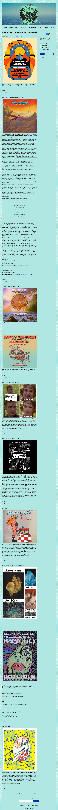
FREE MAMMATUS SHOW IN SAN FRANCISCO (12, 382)
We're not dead (6, 726)
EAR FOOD (4, 508)
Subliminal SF (16, 687)
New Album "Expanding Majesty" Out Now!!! (12, 97)
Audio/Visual (32, 27)
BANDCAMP (20, 555)
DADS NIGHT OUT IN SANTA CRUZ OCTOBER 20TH (13, 565)
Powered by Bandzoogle (29, 808)
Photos (40, 27)
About (16, 27)
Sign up (36, 800)
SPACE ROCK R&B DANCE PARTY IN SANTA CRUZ (12, 333)
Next (35, 793)
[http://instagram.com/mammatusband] (49, 34)
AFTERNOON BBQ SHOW (7, 629)
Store (46, 27)
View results (49, 54)
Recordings (24, 27)
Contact (52, 27)
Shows (11, 27)
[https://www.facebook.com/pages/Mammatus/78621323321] (47, 34)
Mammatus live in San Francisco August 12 (13, 36)
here (3, 87)
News (5, 27)
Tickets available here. (13, 372)
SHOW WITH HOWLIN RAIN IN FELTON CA (11, 286)
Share (6, 92)
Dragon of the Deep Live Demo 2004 (10, 438)
